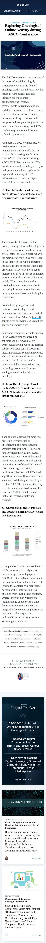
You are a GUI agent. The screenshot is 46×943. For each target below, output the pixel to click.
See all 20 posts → (23, 779)
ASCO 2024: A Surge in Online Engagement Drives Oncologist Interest (23, 727)
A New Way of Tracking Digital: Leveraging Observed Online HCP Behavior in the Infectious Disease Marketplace (23, 764)
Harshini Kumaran (33, 667)
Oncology (33, 11)
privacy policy (33, 646)
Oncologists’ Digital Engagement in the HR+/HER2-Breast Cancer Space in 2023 (23, 744)
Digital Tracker (29, 22)
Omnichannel (12, 11)
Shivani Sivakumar (12, 667)
